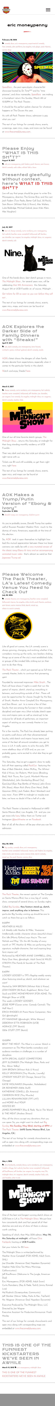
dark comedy (13, 347)
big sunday (9, 847)
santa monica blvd (18, 605)
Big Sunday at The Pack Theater (27, 1126)
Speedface (7, 87)
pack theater (45, 47)
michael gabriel (21, 350)
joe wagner (16, 237)
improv (12, 602)
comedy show (9, 43)
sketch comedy (7, 167)
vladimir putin (34, 515)
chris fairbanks (10, 1165)
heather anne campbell (20, 234)
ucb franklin (6, 1178)
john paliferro (17, 47)
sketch (28, 605)
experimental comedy (36, 43)
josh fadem (25, 164)
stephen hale (18, 400)
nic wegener (46, 237)
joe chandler (6, 237)
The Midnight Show (11, 281)
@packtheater (19, 819)
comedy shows (21, 1165)
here (28, 371)
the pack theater (16, 857)
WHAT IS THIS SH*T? (27, 185)
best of (7, 231)
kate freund (36, 347)
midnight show (36, 237)
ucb (15, 240)
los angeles (27, 47)
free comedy (6, 47)
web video (17, 167)
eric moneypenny (21, 43)
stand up (34, 605)
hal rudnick (6, 234)
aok (6, 164)
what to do (16, 1178)
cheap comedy (16, 231)
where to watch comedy (11, 608)
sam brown (45, 164)
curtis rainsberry (33, 1165)
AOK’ (5, 358)
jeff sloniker (42, 234)
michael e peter (8, 350)
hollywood (33, 234)
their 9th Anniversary (23, 285)
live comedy (15, 397)
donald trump (10, 515)
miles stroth (29, 602)
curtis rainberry (27, 231)
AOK (8, 539)
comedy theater (10, 599)
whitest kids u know (29, 167)
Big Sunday (14, 907)
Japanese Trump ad (11, 558)
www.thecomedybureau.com (17, 132)
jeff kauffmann (7, 1171)
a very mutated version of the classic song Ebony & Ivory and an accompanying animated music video (27, 550)
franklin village (7, 1168)
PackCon (33, 766)
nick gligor (36, 47)
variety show (6, 50)
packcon (48, 602)
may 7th (44, 1171)
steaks (41, 350)
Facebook (36, 819)
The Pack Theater (10, 894)
